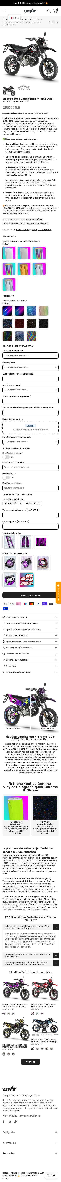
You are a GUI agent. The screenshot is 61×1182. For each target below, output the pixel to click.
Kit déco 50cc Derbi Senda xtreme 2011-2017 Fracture (14, 1046)
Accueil (5, 19)
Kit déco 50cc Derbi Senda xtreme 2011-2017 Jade (43, 1005)
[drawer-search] (49, 11)
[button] (14, 18)
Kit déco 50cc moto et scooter (26, 19)
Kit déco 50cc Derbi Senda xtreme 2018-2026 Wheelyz (44, 1040)
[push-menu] (4, 11)
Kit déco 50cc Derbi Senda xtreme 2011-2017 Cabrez (14, 1005)
